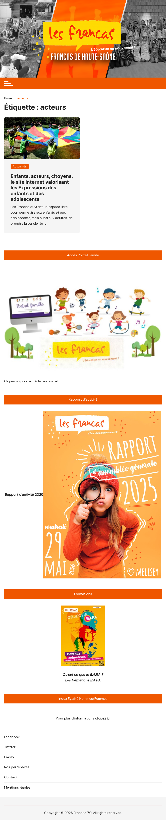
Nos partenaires (16, 767)
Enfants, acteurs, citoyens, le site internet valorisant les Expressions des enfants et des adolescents (42, 187)
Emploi (9, 757)
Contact (11, 777)
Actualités (20, 166)
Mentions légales (17, 787)
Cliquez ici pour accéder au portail (31, 381)
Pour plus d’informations (83, 718)
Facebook (12, 737)
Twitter (10, 747)
